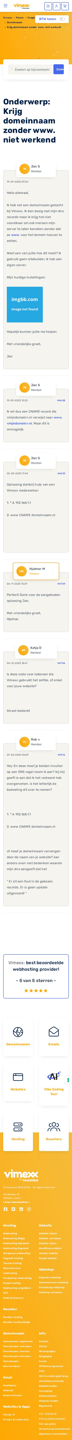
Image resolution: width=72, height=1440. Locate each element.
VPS (5, 1293)
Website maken (48, 1233)
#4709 (61, 583)
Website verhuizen (50, 1238)
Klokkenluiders (47, 1396)
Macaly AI (9, 1414)
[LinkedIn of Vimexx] (23, 1209)
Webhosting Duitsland (16, 1243)
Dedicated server (13, 1298)
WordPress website (50, 1248)
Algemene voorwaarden (53, 1433)
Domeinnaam (14, 22)
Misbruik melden (48, 1401)
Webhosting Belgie (14, 1238)
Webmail (8, 1390)
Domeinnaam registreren (18, 1341)
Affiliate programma (51, 1366)
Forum (20, 17)
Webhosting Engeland (16, 1248)
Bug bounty (45, 1405)
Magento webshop (50, 1277)
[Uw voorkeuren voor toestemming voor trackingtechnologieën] (68, 1080)
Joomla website (48, 1253)
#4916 (61, 754)
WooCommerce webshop (53, 1282)
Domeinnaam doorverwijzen (11, 1364)
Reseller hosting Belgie (16, 1322)
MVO (41, 1371)
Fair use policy (47, 1424)
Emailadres (9, 1385)
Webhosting (10, 1233)
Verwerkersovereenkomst (54, 1428)
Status (43, 1346)
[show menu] (5, 5)
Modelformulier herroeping (48, 1388)
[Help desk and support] (48, 6)
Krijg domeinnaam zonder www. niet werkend (34, 27)
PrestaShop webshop (51, 1287)
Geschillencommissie (51, 1381)
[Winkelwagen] (65, 6)
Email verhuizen (12, 1395)
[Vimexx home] (21, 6)
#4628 (61, 400)
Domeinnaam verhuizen (17, 1346)
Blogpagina (45, 1356)
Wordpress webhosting (16, 1253)
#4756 (61, 663)
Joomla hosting (12, 1263)
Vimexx (7, 17)
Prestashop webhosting (17, 1278)
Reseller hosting (12, 1317)
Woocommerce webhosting (12, 1271)
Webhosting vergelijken (17, 1288)
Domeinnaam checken (16, 1351)
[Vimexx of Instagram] (30, 1209)
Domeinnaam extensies (17, 1356)
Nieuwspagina (47, 1351)
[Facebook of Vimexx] (7, 1209)
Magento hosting (13, 1258)
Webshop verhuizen (50, 1292)
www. (15, 235)
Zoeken (60, 69)
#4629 (61, 473)
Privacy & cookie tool (16, 1419)
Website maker (48, 1243)
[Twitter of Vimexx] (15, 1209)
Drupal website (48, 1258)
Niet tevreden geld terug (53, 1376)
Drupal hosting (11, 1283)
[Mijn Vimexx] (56, 6)
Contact (44, 1341)
